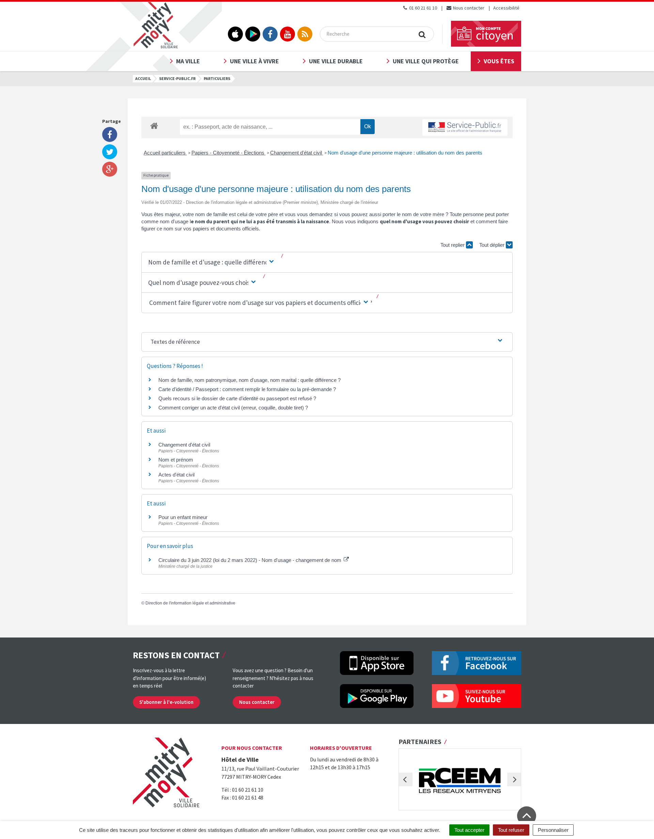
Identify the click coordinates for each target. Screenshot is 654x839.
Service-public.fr (177, 78)
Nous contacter (468, 8)
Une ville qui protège (426, 61)
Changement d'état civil (296, 153)
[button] (211, 262)
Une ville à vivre (254, 61)
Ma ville (188, 61)
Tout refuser (511, 830)
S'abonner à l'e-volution (166, 702)
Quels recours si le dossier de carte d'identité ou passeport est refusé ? (237, 398)
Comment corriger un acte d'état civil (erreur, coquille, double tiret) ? (233, 407)
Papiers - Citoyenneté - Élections (228, 153)
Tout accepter (469, 830)
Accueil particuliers (165, 153)
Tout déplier (492, 245)
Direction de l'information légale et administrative (190, 603)
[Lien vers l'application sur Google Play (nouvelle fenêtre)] (252, 34)
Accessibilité (506, 8)
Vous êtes (499, 61)
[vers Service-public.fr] (465, 127)
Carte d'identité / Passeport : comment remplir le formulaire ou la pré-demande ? (247, 389)
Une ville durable (336, 61)
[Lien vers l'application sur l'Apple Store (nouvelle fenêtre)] (235, 34)
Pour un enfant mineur (182, 517)
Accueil (143, 78)
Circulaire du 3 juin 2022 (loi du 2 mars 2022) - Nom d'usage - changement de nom (250, 560)
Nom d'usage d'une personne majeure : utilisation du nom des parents (405, 153)
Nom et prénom (175, 460)
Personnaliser (553, 830)
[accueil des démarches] (154, 125)
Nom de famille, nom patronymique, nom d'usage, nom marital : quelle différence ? (249, 380)
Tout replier (453, 245)
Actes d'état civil (176, 475)
